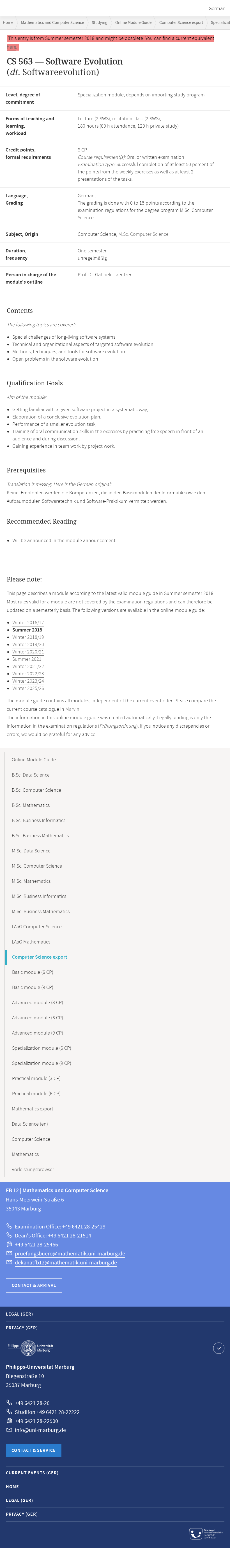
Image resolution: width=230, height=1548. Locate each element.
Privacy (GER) (22, 1328)
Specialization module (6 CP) (41, 1048)
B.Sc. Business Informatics (38, 820)
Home (8, 22)
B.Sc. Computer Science (36, 790)
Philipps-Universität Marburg (30, 1348)
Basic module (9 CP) (32, 987)
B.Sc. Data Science (31, 775)
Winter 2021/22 (28, 666)
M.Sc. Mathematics (31, 881)
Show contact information (218, 1348)
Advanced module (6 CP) (37, 1018)
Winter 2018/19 (28, 637)
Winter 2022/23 (28, 674)
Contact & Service (34, 1451)
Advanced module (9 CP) (37, 1033)
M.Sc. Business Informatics (39, 896)
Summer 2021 (27, 659)
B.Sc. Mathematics (31, 805)
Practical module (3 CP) (36, 1078)
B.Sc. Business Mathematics (40, 835)
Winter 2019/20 (28, 644)
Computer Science (31, 1139)
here (11, 47)
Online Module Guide (133, 22)
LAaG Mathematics (31, 942)
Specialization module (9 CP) (41, 1063)
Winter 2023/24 (28, 681)
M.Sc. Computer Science (143, 234)
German (217, 8)
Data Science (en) (30, 1124)
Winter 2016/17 (28, 622)
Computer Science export (181, 22)
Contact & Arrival (34, 1286)
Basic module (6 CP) (32, 972)
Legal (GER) (19, 1314)
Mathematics (25, 1154)
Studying (99, 22)
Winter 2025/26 (28, 688)
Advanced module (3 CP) (37, 1002)
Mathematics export (32, 1109)
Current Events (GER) (32, 1473)
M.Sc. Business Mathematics (41, 911)
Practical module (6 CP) (36, 1093)
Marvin (72, 709)
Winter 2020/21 (28, 652)
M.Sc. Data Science (31, 851)
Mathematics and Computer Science (52, 22)
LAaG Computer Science (37, 927)
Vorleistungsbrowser (33, 1169)
